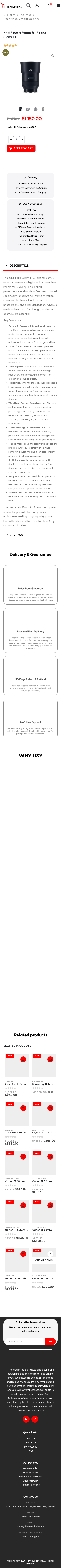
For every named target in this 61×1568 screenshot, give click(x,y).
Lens (7, 1081)
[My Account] (37, 6)
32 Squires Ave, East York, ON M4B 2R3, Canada (30, 1506)
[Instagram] (34, 1419)
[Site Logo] (11, 5)
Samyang (40, 1081)
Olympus (40, 1130)
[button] (28, 5)
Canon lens (10, 1178)
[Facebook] (26, 1419)
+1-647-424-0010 (31, 1516)
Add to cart (23, 148)
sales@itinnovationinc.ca (30, 1526)
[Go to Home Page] (4, 15)
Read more (50, 1254)
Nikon (11, 1276)
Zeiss (11, 1081)
